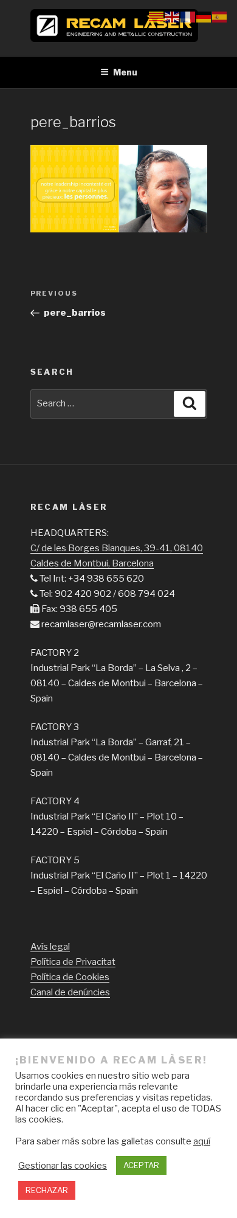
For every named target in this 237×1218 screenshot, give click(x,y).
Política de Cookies (69, 977)
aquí (201, 1141)
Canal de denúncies (70, 992)
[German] (204, 16)
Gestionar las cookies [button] (62, 1165)
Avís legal (50, 946)
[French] (188, 16)
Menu (125, 72)
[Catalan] (157, 16)
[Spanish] (220, 16)
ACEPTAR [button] (141, 1165)
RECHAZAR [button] (47, 1190)
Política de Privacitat (72, 961)
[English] (172, 16)
